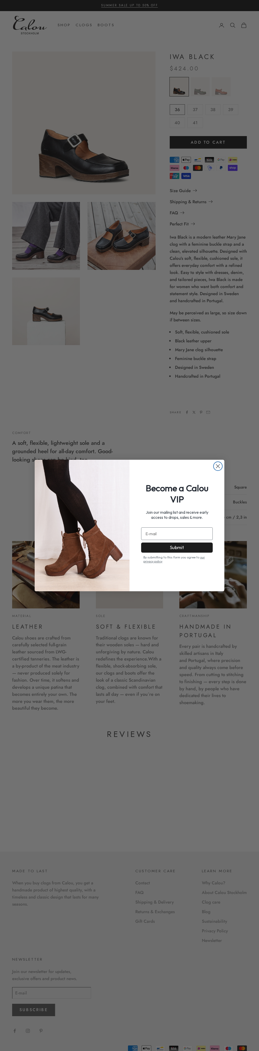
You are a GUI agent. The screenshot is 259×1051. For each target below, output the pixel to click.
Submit (177, 547)
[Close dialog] (217, 466)
